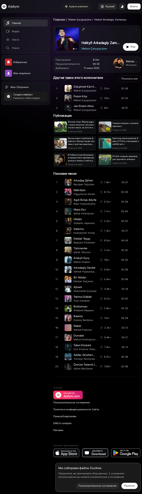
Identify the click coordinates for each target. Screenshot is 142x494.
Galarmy (79, 229)
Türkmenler (81, 248)
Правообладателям (64, 416)
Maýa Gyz (80, 209)
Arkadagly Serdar (85, 267)
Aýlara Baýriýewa (83, 368)
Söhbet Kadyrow (83, 329)
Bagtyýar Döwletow (84, 242)
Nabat (77, 325)
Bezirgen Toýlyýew (84, 184)
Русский (109, 6)
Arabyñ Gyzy (82, 258)
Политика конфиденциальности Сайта (76, 409)
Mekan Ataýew (82, 262)
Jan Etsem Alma (84, 106)
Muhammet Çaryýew (85, 291)
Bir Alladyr (80, 277)
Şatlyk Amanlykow (84, 213)
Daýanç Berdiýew (83, 320)
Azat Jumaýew (82, 300)
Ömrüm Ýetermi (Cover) (89, 364)
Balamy (78, 316)
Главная (59, 19)
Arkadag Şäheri (83, 180)
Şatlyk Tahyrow (82, 252)
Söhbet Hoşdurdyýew (86, 271)
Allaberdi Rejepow (84, 310)
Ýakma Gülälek (83, 296)
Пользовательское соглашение (71, 402)
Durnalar (79, 335)
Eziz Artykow (81, 349)
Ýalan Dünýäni (82, 345)
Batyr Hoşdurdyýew (85, 203)
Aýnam (78, 287)
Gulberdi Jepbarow (84, 223)
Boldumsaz (80, 306)
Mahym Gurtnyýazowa (86, 339)
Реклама (58, 430)
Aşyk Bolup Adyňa (85, 199)
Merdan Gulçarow (83, 281)
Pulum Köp (80, 96)
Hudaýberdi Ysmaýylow (87, 232)
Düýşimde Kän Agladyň (88, 86)
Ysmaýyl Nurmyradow (86, 358)
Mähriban (80, 190)
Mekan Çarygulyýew (79, 19)
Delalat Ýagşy (82, 238)
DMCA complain (62, 423)
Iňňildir (78, 219)
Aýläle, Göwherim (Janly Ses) (92, 355)
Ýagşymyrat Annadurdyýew (89, 194)
